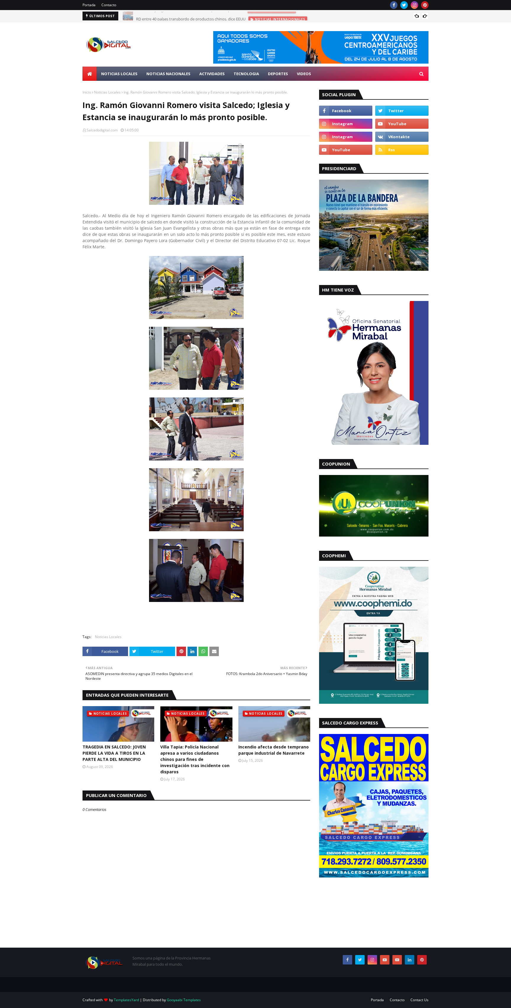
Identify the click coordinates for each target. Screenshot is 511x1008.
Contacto (108, 4)
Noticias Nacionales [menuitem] (168, 73)
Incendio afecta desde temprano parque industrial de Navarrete (273, 750)
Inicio (87, 92)
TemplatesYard (126, 999)
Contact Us (419, 999)
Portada (89, 4)
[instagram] (414, 5)
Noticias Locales (107, 92)
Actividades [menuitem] (212, 73)
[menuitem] (90, 74)
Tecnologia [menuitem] (246, 73)
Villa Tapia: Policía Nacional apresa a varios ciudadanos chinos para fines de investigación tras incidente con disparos (194, 759)
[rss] (401, 150)
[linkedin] (409, 959)
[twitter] (404, 5)
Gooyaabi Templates (184, 999)
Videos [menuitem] (304, 73)
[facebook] (393, 5)
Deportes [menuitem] (278, 73)
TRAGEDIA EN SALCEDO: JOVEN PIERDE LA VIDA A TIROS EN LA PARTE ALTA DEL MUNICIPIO (114, 753)
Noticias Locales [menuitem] (119, 73)
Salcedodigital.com (102, 130)
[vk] (401, 137)
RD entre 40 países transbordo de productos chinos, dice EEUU (190, 16)
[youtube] (401, 124)
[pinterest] (424, 5)
